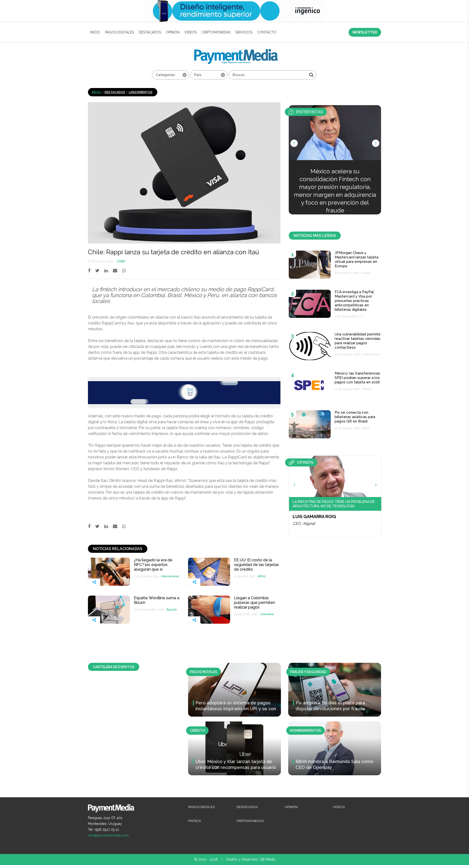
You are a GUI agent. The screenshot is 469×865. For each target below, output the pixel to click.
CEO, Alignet (304, 523)
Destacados (150, 32)
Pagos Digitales (119, 32)
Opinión (173, 32)
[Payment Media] (236, 51)
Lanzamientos (140, 92)
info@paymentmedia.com (108, 835)
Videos (190, 32)
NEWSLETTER (364, 32)
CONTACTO (266, 32)
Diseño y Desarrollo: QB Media (250, 859)
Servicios (243, 32)
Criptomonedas (216, 32)
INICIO (95, 32)
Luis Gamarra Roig (314, 516)
